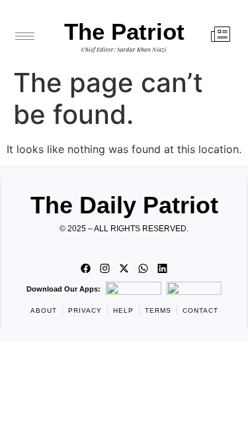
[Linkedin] (162, 268)
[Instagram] (105, 268)
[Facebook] (86, 268)
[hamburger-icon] (25, 36)
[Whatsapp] (143, 268)
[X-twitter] (124, 268)
